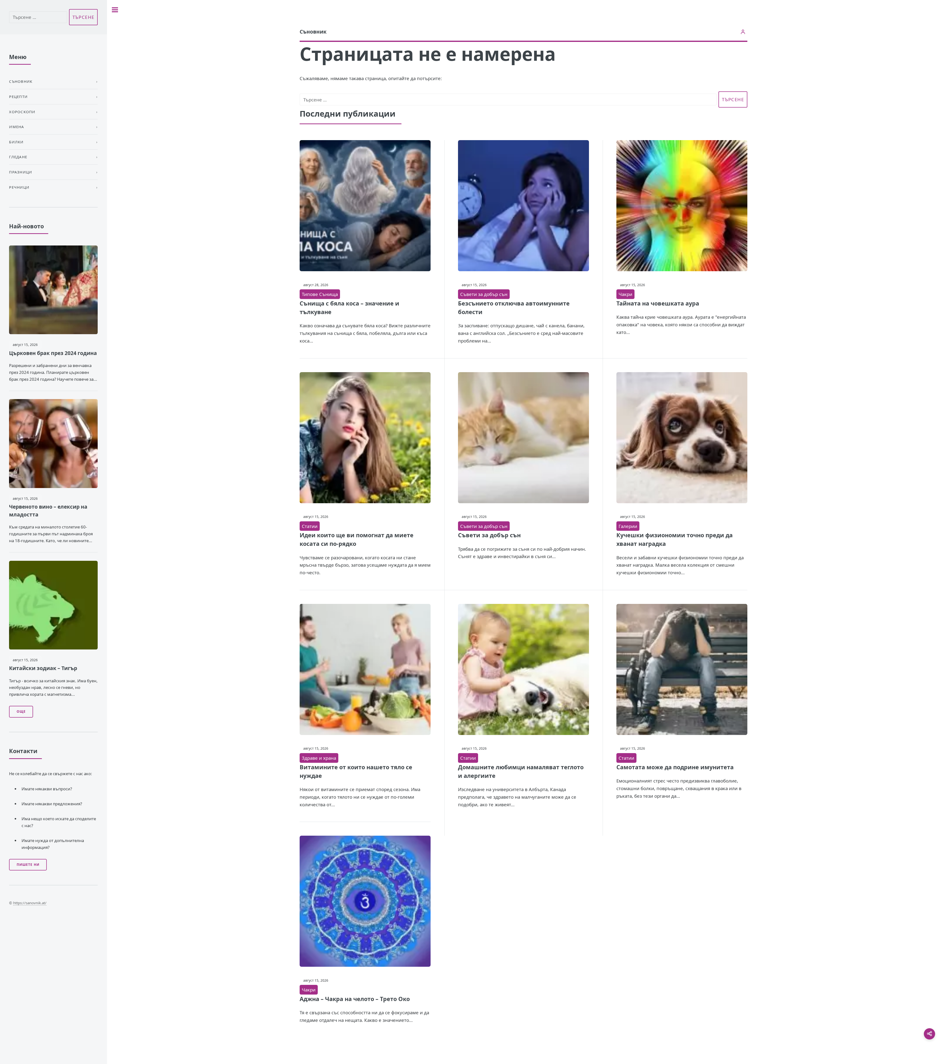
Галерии (628, 526)
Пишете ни (28, 864)
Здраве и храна (319, 758)
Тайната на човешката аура (657, 303)
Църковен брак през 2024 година (53, 353)
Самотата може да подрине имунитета (675, 767)
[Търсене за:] (508, 100)
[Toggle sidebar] (115, 9)
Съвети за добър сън (483, 294)
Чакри (625, 294)
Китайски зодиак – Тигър (43, 668)
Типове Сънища (320, 294)
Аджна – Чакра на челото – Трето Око (355, 999)
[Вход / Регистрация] (743, 31)
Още (21, 711)
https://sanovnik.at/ (30, 902)
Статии (309, 526)
